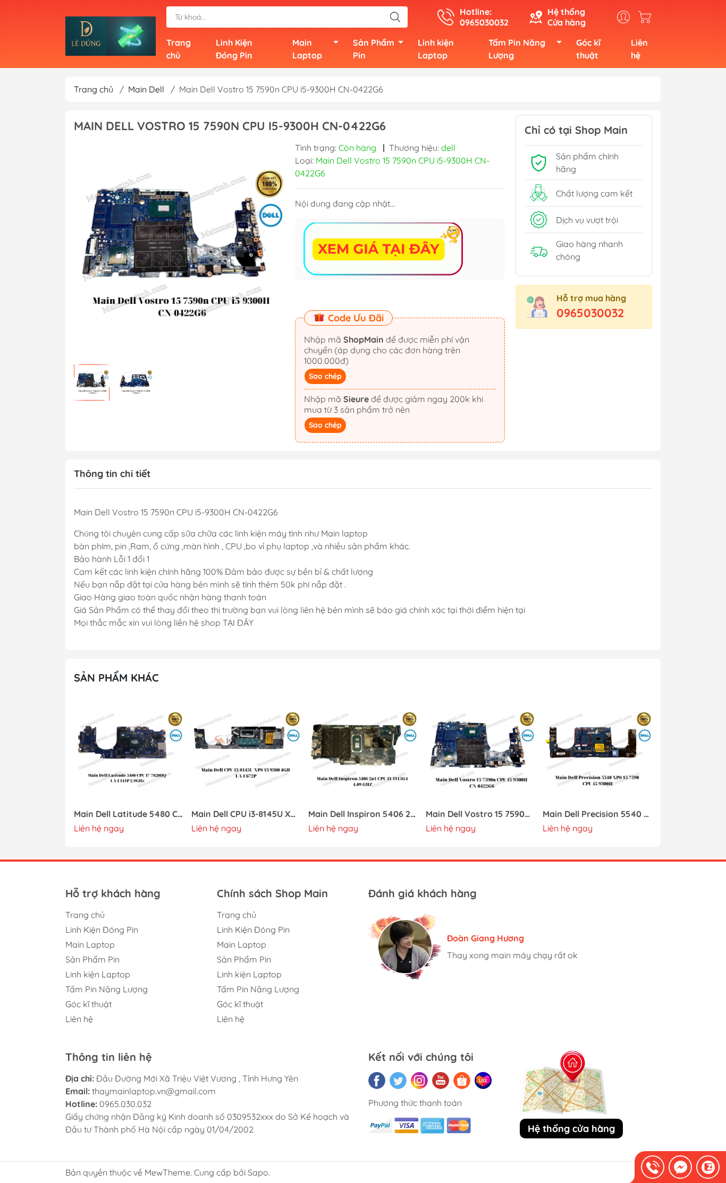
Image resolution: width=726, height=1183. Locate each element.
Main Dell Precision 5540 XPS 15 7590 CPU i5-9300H (597, 814)
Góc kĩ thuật (588, 49)
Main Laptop (307, 49)
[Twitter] (398, 1080)
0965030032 (590, 312)
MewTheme (167, 1172)
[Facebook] (376, 1080)
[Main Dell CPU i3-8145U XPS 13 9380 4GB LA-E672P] (246, 751)
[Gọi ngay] (652, 1167)
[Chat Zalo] (708, 1167)
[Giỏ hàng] (647, 17)
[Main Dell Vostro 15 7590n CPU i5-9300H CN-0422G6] (480, 751)
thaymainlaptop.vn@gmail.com (154, 1091)
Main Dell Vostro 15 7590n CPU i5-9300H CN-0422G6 (480, 814)
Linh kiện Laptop (436, 49)
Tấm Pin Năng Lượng (516, 49)
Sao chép (325, 376)
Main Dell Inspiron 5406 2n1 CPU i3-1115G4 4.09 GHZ (363, 814)
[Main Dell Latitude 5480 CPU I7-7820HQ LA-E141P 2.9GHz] (128, 751)
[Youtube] (440, 1080)
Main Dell (146, 89)
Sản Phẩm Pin (373, 49)
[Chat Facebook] (680, 1167)
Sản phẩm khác (116, 677)
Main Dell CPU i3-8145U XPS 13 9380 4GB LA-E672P (246, 814)
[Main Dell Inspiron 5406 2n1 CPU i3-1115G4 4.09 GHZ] (363, 751)
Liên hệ (639, 49)
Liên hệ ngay (99, 828)
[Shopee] (461, 1080)
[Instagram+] (419, 1080)
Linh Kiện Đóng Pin (234, 49)
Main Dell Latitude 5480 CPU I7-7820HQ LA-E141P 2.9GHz (128, 814)
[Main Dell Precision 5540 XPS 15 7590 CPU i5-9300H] (597, 751)
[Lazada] (483, 1080)
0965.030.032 (125, 1104)
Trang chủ (178, 49)
